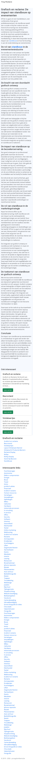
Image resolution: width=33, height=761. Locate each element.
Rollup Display (9, 457)
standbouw (13, 41)
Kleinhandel (8, 526)
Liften (6, 545)
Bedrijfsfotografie (10, 574)
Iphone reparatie (10, 565)
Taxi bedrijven (8, 550)
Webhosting (8, 532)
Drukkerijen (8, 541)
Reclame (7, 537)
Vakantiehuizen (9, 609)
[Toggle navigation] (29, 2)
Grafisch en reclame (11, 441)
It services (7, 513)
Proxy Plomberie (6, 2)
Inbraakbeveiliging (10, 602)
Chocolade (7, 607)
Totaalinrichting (9, 591)
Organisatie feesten (11, 548)
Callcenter (7, 504)
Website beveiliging (10, 594)
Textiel (6, 528)
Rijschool (7, 587)
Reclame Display (9, 452)
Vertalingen (8, 495)
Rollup (6, 454)
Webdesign (8, 583)
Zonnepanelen (9, 539)
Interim (6, 556)
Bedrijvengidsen (9, 596)
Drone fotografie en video (13, 605)
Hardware (7, 506)
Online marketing (10, 530)
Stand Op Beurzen (10, 459)
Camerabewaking (10, 600)
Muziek (6, 567)
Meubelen (7, 554)
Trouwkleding (8, 580)
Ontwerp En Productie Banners (14, 450)
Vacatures (7, 598)
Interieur (7, 521)
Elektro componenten (11, 475)
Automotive (8, 473)
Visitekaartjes (8, 446)
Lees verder (8, 390)
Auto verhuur (8, 572)
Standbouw (8, 461)
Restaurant (8, 561)
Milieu (6, 502)
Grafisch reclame (10, 491)
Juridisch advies (9, 486)
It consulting (8, 510)
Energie (6, 478)
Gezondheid (8, 524)
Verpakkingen (8, 497)
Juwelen (6, 585)
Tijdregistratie (9, 589)
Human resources (10, 493)
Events (6, 552)
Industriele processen (11, 508)
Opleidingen (8, 499)
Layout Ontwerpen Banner (13, 448)
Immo (6, 484)
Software (7, 519)
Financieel (7, 489)
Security (7, 517)
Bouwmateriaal (9, 563)
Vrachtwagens (9, 543)
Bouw (6, 480)
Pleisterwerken (9, 569)
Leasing (6, 559)
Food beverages (9, 471)
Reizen (6, 576)
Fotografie (7, 611)
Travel (6, 482)
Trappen (7, 578)
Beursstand (8, 443)
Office (6, 515)
